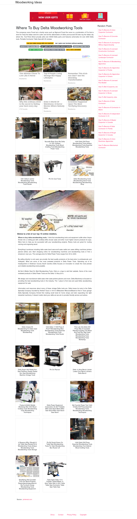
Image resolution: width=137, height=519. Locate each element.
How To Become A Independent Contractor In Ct (109, 115)
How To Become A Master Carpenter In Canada (107, 121)
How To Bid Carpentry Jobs (107, 97)
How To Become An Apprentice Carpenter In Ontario (109, 75)
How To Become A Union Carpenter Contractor (106, 31)
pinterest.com (27, 499)
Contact (60, 515)
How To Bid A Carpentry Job (108, 87)
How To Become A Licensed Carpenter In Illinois (108, 92)
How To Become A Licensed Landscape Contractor (108, 56)
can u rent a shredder (73, 50)
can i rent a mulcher (35, 50)
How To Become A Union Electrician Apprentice (106, 140)
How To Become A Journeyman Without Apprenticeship (109, 43)
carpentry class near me (81, 46)
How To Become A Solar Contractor (106, 102)
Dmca (52, 515)
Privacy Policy (71, 515)
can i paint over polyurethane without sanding (56, 46)
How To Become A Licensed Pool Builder (108, 81)
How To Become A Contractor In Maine (109, 108)
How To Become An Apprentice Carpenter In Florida (109, 69)
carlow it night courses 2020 (29, 46)
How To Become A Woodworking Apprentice (109, 62)
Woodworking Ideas (28, 2)
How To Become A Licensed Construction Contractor (108, 50)
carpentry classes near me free (54, 50)
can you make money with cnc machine (40, 43)
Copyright (83, 515)
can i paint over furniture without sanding (69, 43)
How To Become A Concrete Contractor (108, 37)
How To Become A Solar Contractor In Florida (106, 127)
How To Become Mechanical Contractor (108, 146)
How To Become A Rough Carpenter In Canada (107, 134)
